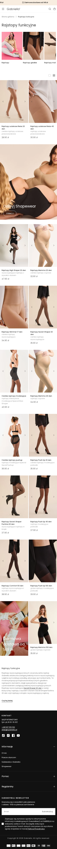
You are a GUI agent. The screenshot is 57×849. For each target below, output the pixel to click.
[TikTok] (3, 735)
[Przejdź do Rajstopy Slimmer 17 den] (14, 307)
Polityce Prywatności (36, 829)
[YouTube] (18, 735)
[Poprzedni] (3, 101)
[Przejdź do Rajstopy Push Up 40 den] (43, 496)
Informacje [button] (7, 746)
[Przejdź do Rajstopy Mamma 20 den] (43, 245)
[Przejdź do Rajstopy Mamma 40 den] (43, 371)
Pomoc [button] (5, 776)
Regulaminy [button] (7, 786)
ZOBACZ (10, 213)
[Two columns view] (54, 75)
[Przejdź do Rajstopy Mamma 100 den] (43, 622)
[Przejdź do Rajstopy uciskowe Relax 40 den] (43, 101)
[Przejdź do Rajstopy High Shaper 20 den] (14, 245)
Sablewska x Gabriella (11, 762)
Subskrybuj (47, 811)
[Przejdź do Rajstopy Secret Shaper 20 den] (43, 307)
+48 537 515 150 (8, 727)
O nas (4, 753)
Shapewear (6, 766)
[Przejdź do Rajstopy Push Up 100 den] (43, 561)
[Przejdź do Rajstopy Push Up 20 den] (43, 435)
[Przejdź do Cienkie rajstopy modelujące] (14, 371)
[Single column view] (49, 75)
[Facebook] (13, 735)
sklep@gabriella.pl (9, 729)
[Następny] (25, 101)
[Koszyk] (54, 9)
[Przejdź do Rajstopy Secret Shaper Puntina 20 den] (14, 496)
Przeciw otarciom (9, 757)
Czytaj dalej (7, 700)
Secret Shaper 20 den (33, 688)
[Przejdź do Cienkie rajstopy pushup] (14, 435)
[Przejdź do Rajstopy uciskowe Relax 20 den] (14, 101)
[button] (3, 9)
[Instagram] (8, 735)
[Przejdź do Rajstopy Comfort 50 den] (14, 561)
